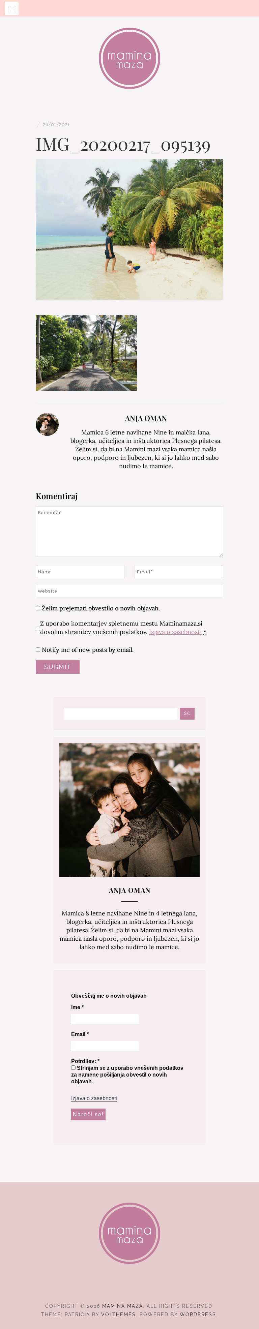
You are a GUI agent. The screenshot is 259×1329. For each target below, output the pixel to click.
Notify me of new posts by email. (88, 650)
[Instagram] (130, 1288)
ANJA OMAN (146, 418)
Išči (187, 713)
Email (80, 1034)
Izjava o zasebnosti (175, 632)
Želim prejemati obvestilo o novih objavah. (100, 608)
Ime (77, 1007)
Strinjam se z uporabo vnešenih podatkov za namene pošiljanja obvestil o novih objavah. (127, 1074)
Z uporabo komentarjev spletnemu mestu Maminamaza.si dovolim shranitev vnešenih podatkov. (123, 628)
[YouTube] (142, 1288)
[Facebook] (117, 1288)
